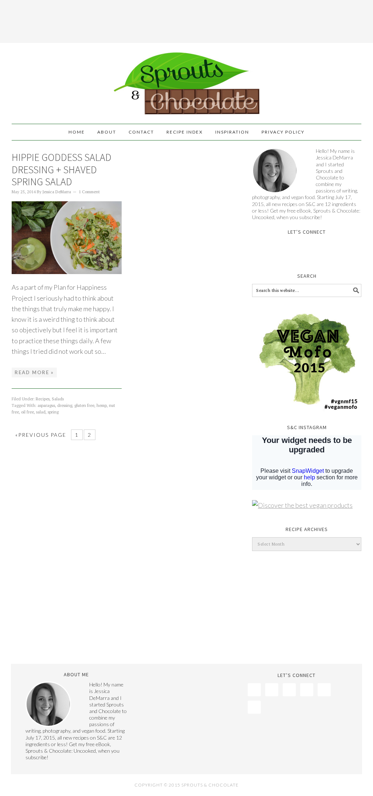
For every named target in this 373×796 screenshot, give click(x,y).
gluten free (84, 405)
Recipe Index (184, 132)
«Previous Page (40, 435)
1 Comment (89, 191)
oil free (27, 412)
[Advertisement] (186, 20)
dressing (64, 405)
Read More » (34, 372)
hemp (102, 405)
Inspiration (232, 132)
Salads (58, 398)
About (106, 132)
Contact (141, 132)
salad (41, 412)
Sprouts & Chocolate (186, 80)
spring (53, 412)
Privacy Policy (283, 132)
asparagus (46, 405)
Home (76, 132)
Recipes (43, 398)
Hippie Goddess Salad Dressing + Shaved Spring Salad (61, 169)
